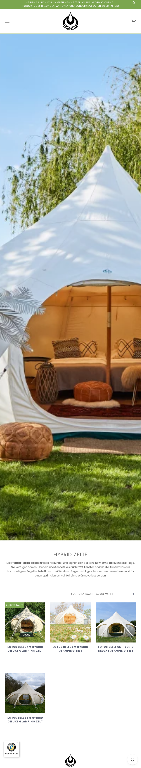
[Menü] (17, 743)
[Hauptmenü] (7, 21)
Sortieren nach (82, 594)
